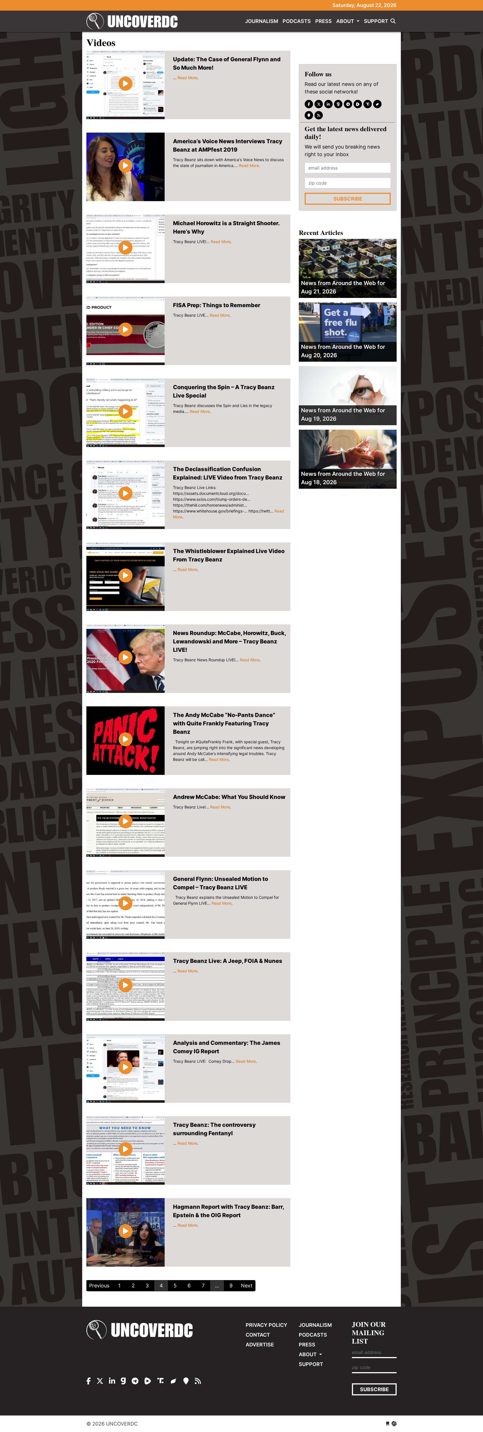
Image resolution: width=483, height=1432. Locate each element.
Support (376, 21)
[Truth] (367, 104)
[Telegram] (348, 104)
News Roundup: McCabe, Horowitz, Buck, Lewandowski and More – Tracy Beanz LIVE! (229, 641)
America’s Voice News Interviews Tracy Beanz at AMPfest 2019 (227, 145)
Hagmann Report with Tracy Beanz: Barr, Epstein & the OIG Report (228, 1211)
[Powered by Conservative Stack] (394, 1424)
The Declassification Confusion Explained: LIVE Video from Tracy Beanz (228, 473)
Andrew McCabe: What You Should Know (229, 797)
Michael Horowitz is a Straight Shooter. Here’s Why (226, 227)
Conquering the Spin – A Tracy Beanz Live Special (224, 391)
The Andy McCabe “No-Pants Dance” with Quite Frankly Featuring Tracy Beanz (224, 723)
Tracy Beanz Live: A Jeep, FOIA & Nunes (227, 961)
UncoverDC (133, 21)
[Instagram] (328, 104)
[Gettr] (377, 104)
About (345, 21)
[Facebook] (309, 104)
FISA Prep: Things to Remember (216, 305)
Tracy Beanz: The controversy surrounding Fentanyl (214, 1129)
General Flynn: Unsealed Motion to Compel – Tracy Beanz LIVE (220, 883)
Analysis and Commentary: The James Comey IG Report (226, 1047)
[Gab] (338, 104)
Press (323, 21)
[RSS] (318, 115)
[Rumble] (358, 104)
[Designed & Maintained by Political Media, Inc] (387, 1424)
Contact (258, 1335)
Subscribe (347, 199)
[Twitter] (318, 104)
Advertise (260, 1345)
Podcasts (297, 21)
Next (246, 1285)
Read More (187, 77)
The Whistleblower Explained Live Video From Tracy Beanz (229, 555)
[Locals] (309, 115)
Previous (99, 1285)
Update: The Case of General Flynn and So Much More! (227, 63)
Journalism (261, 21)
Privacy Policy (266, 1325)
